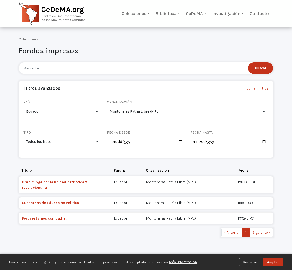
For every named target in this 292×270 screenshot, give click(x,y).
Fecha (243, 170)
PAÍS (27, 102)
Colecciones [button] (134, 13)
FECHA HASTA (201, 132)
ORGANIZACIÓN (119, 102)
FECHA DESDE (118, 132)
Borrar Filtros (257, 88)
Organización (157, 170)
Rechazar (250, 262)
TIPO (27, 132)
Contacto (259, 13)
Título (27, 170)
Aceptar (273, 262)
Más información (183, 262)
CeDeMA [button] (194, 13)
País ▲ (120, 170)
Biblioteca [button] (166, 13)
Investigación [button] (226, 13)
